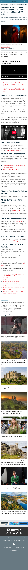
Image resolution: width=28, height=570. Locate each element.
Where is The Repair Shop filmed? (11, 281)
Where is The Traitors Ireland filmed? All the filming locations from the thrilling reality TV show (13, 89)
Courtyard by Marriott (16, 210)
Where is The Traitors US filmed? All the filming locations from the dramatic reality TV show (14, 84)
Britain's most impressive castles (11, 169)
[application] (14, 70)
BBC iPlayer (16, 241)
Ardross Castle (19, 221)
